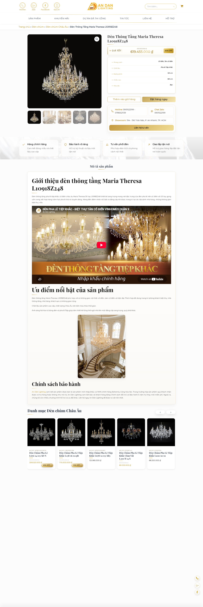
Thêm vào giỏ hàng (124, 99)
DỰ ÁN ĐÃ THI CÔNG (94, 18)
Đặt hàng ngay (159, 99)
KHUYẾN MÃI (61, 18)
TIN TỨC (124, 18)
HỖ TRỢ (170, 18)
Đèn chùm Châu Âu (57, 27)
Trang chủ (24, 27)
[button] (96, 39)
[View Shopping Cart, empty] (181, 6)
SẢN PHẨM (34, 18)
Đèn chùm (38, 27)
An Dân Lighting (39, 392)
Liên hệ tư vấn (141, 127)
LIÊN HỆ (147, 18)
